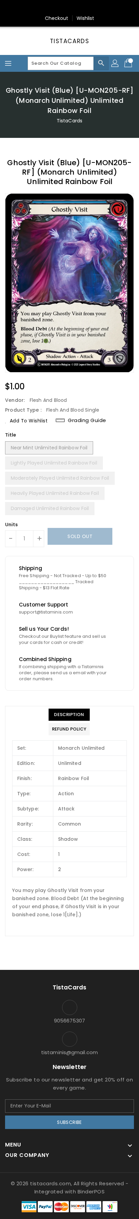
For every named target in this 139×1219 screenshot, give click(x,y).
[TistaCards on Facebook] (57, 8)
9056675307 (69, 1020)
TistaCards (69, 41)
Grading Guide (87, 420)
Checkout (56, 18)
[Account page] (115, 63)
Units (11, 524)
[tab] (69, 715)
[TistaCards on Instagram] (69, 8)
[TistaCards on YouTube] (82, 8)
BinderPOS (91, 1191)
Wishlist (85, 18)
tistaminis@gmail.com (69, 1052)
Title (11, 435)
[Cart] (129, 63)
